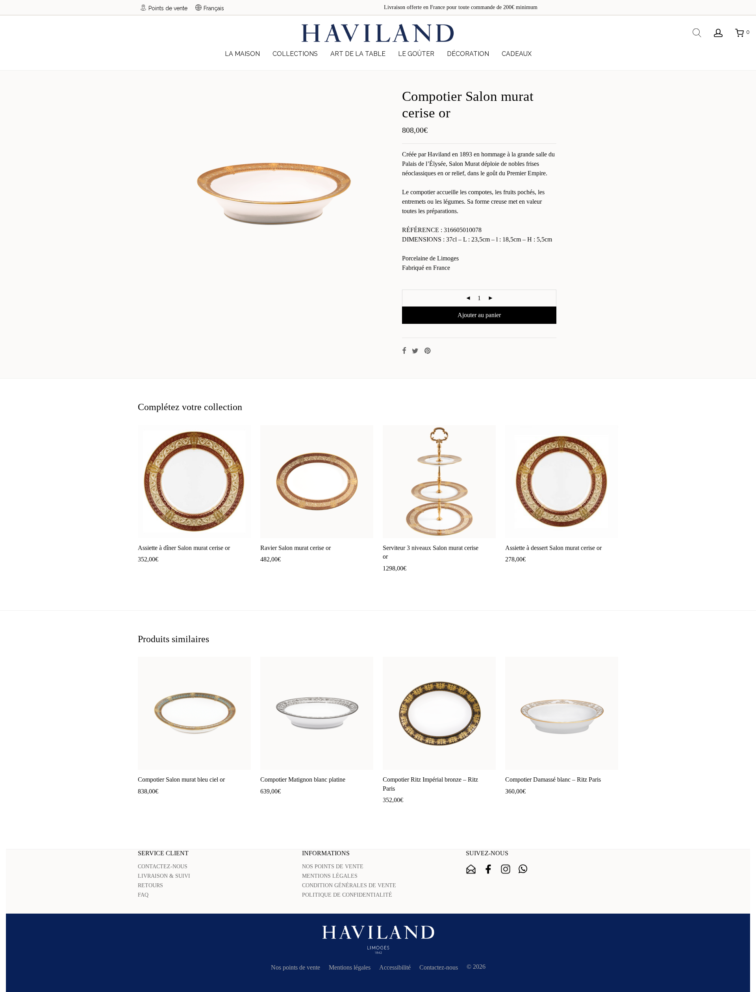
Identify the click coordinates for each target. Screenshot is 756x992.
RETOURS (150, 885)
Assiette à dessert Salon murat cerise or (553, 547)
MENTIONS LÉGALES (330, 876)
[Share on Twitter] (415, 351)
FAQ (143, 895)
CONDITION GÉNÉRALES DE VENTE (349, 885)
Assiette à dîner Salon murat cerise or (184, 547)
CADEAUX (517, 54)
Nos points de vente (295, 967)
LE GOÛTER (416, 54)
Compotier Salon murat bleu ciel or (181, 779)
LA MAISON (242, 54)
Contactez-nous (438, 967)
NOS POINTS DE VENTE (332, 866)
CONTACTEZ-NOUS (162, 866)
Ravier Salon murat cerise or (295, 547)
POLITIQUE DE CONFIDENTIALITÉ (347, 895)
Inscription (471, 869)
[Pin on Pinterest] (428, 351)
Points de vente (167, 8)
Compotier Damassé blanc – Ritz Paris (553, 779)
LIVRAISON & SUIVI (164, 876)
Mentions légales (350, 967)
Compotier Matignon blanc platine (302, 779)
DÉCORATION (468, 54)
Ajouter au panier (479, 315)
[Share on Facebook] (404, 351)
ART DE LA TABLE (357, 54)
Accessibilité (395, 967)
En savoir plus (199, 571)
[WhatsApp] (523, 869)
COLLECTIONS (295, 54)
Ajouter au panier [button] (155, 571)
